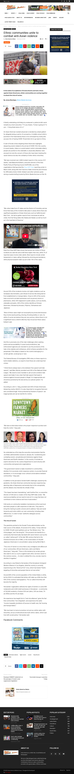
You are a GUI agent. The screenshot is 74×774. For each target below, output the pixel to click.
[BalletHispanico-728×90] (25, 86)
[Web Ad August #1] (25, 117)
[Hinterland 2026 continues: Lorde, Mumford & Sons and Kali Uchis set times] (7, 717)
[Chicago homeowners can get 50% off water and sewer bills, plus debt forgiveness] (30, 725)
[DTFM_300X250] (25, 423)
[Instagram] (64, 1)
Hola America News (10, 39)
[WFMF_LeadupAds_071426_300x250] (25, 651)
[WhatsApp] (29, 46)
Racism (13, 29)
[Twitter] (67, 1)
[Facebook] (62, 1)
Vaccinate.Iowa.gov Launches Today (38, 678)
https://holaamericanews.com (23, 692)
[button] (68, 13)
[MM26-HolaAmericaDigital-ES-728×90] (49, 10)
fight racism (23, 654)
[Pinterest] (25, 46)
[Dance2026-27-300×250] (25, 289)
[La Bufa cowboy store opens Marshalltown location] (30, 735)
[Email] (41, 46)
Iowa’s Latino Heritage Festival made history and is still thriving (17, 738)
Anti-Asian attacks (13, 654)
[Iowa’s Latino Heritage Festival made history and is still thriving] (7, 738)
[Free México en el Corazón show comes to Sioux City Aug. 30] (30, 717)
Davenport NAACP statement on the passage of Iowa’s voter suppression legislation (13, 679)
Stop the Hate (7, 657)
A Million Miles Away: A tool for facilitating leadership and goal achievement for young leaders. (17, 728)
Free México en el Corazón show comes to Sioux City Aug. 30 (40, 718)
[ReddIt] (37, 46)
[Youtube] (69, 1)
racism (29, 654)
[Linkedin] (33, 46)
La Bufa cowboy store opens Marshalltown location (39, 735)
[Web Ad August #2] (25, 339)
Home (5, 26)
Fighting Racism (12, 26)
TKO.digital (8, 772)
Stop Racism (36, 654)
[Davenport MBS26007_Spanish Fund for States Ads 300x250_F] (25, 203)
